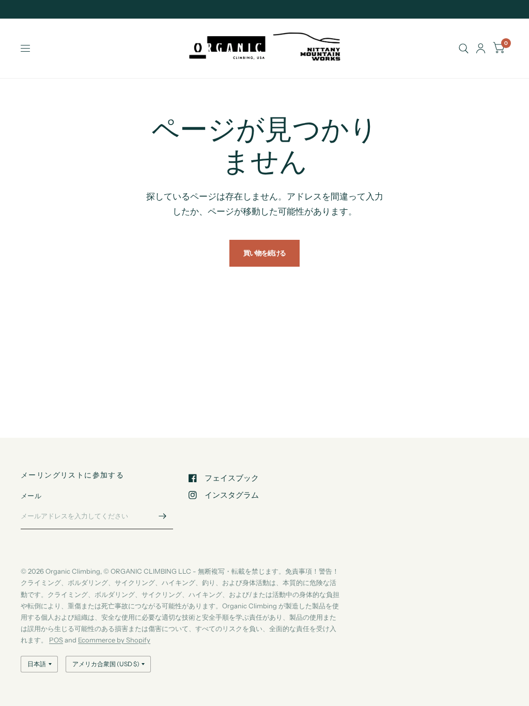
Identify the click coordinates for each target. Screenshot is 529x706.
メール (31, 496)
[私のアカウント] (480, 48)
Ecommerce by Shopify (114, 640)
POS (56, 640)
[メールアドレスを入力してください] (162, 515)
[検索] (463, 48)
